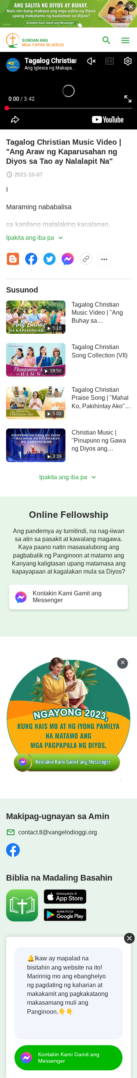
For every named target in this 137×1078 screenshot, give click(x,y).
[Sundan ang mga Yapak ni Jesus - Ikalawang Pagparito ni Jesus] (42, 40)
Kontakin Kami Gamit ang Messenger (68, 1057)
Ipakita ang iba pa (31, 237)
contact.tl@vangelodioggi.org (57, 832)
